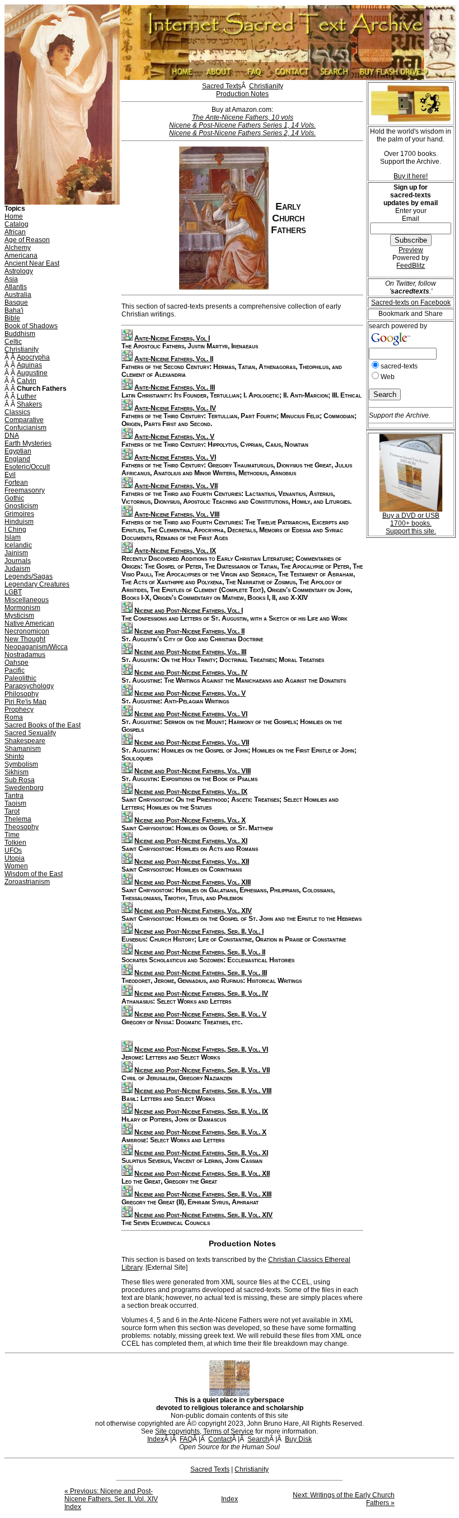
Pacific (14, 670)
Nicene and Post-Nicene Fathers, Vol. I (188, 610)
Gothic (14, 498)
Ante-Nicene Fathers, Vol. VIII (176, 514)
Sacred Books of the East (42, 725)
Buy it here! (411, 176)
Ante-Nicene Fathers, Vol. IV (175, 408)
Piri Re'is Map (25, 702)
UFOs (13, 850)
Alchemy (17, 248)
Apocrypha (33, 357)
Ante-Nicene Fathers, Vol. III (174, 387)
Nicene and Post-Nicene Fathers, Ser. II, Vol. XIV (203, 1215)
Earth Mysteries (27, 443)
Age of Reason (27, 240)
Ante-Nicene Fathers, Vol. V (174, 437)
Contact (220, 1439)
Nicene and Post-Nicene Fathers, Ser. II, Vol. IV (201, 993)
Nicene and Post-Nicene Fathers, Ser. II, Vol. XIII (202, 1194)
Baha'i (14, 310)
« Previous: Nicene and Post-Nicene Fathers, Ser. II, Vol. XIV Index (111, 1499)
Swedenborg (24, 788)
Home (13, 216)
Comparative (24, 420)
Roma (13, 717)
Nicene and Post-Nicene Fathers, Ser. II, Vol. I (199, 931)
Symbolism (21, 764)
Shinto (14, 756)
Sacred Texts (221, 86)
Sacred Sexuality (30, 733)
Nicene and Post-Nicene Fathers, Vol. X (190, 820)
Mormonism (22, 608)
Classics (17, 412)
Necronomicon (26, 631)
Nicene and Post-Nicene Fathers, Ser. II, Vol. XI (201, 1153)
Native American (29, 623)
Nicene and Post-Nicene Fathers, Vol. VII (191, 742)
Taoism (15, 803)
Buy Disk (298, 1439)
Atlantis (15, 287)
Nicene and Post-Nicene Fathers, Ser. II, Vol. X (200, 1132)
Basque (16, 302)
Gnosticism (21, 506)
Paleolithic (20, 678)
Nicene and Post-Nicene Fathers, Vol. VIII (192, 771)
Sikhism (16, 772)
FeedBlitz (410, 265)
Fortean (16, 482)
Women (16, 866)
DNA (11, 435)
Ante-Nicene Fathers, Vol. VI (175, 457)
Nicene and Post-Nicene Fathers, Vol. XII (191, 862)
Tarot (12, 811)
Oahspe (16, 662)
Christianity (21, 349)
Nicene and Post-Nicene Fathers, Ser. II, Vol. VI (201, 1049)
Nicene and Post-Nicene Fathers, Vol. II (189, 631)
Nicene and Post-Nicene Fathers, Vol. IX (190, 792)
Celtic (13, 342)
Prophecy (19, 709)
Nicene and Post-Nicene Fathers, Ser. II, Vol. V (200, 1014)
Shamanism (22, 749)
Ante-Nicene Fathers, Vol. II (173, 359)
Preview (411, 250)
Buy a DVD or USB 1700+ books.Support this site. (410, 523)
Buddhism (19, 334)
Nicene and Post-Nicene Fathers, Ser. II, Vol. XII (202, 1173)
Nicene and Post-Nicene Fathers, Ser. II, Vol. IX (201, 1111)
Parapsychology (29, 686)
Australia (17, 295)
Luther (26, 396)
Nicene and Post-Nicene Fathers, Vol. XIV (193, 911)
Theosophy (21, 827)
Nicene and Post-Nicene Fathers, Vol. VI (190, 714)
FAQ (186, 1439)
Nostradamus (24, 655)
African (15, 232)
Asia (11, 279)
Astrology (18, 271)
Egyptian (17, 451)
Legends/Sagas (28, 576)
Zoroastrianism (27, 882)
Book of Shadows (31, 326)
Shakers (29, 404)
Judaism (17, 569)
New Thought (24, 639)
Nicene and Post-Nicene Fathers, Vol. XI (190, 841)
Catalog (16, 224)
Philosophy (21, 694)
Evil (10, 475)
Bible (12, 318)
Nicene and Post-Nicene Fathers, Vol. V (190, 693)
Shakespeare (24, 741)
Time (12, 835)
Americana (21, 255)
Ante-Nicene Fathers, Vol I (172, 338)
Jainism (16, 553)
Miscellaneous (26, 600)
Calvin (26, 381)
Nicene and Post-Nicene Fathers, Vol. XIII (192, 882)
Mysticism (19, 616)
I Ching (15, 529)
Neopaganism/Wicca (36, 647)
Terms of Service (228, 1431)
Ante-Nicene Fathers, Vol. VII (176, 486)
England (17, 459)
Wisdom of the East (33, 874)
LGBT (13, 592)
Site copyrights (177, 1431)
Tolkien (15, 843)
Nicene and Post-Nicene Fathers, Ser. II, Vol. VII (202, 1070)
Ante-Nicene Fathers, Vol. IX (175, 551)
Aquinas (29, 365)
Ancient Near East (31, 263)
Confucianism (25, 428)
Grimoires (19, 514)
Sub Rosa (19, 780)
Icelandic (18, 545)
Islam (12, 537)
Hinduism (19, 522)
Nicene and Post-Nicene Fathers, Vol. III (190, 652)
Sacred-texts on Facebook (411, 302)
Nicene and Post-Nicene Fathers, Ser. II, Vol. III (200, 973)
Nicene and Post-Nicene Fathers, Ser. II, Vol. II (199, 952)
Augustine (32, 373)
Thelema (17, 819)
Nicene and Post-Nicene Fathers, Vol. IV (190, 673)
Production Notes (242, 94)
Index (155, 1439)
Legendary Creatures (36, 584)
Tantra (14, 796)
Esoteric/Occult (27, 467)
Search (258, 1439)
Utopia (14, 858)
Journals (17, 561)
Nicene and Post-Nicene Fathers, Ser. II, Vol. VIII (202, 1091)
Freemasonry (24, 490)
